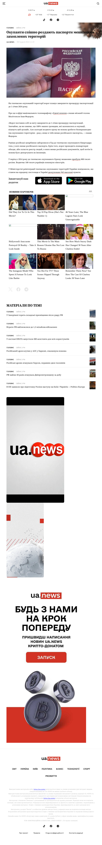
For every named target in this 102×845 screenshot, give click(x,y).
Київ (35, 769)
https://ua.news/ (39, 789)
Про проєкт (23, 833)
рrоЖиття (51, 776)
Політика (47, 769)
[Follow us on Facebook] (51, 20)
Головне (10, 28)
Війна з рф (20, 28)
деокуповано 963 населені (60, 172)
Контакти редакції (76, 833)
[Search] (98, 3)
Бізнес (59, 769)
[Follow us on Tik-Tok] (44, 20)
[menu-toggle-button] (3, 3)
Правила (36, 833)
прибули (76, 159)
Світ (14, 769)
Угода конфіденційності (55, 833)
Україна (25, 769)
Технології (73, 769)
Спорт (86, 769)
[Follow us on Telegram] (58, 20)
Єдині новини (60, 113)
